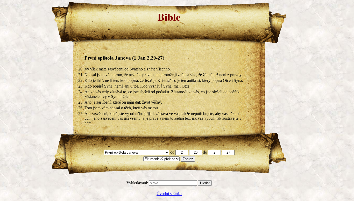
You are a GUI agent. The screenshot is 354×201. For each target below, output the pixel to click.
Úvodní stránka (169, 193)
